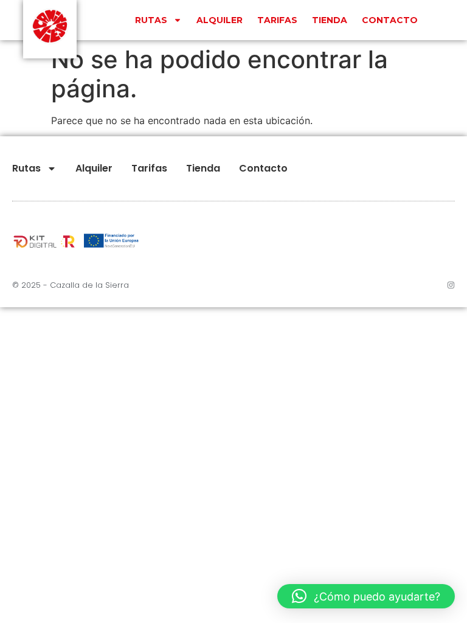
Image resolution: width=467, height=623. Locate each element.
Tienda (329, 20)
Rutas (151, 20)
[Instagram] (451, 285)
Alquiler (219, 20)
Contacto (390, 20)
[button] (366, 596)
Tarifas (277, 20)
